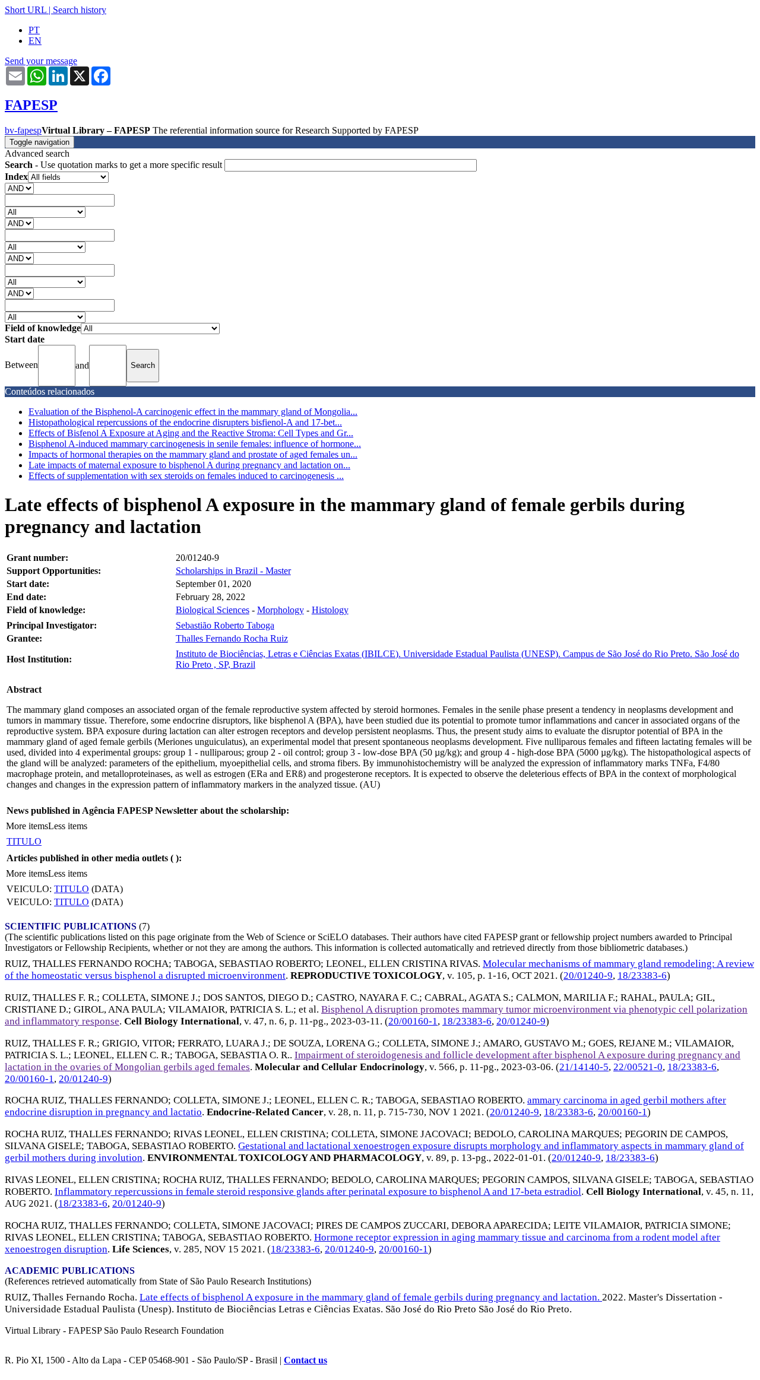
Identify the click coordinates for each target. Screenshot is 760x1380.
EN (35, 41)
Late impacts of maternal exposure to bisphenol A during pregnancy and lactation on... (189, 465)
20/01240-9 (588, 975)
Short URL (25, 10)
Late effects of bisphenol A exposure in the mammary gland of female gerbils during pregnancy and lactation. (371, 1297)
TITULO (24, 841)
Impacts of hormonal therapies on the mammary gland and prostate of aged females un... (192, 454)
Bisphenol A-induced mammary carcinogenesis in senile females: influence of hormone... (194, 444)
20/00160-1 (413, 1021)
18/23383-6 (642, 975)
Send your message (41, 61)
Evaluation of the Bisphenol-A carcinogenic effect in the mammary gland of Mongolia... (192, 412)
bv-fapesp (23, 130)
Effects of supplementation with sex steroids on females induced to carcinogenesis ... (186, 476)
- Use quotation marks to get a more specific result (114, 165)
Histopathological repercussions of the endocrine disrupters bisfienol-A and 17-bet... (185, 422)
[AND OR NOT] (19, 188)
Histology (330, 610)
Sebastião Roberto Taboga (225, 625)
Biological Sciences (212, 610)
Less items (67, 826)
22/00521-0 (638, 1067)
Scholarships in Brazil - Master (233, 571)
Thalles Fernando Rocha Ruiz (232, 638)
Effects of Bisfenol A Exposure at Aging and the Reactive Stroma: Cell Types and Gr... (190, 433)
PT (34, 30)
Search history (79, 10)
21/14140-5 (584, 1067)
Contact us (305, 1360)
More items (27, 826)
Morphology (280, 610)
